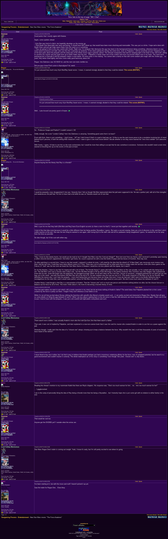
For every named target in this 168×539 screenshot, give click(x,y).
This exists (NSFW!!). (132, 70)
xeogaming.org (84, 523)
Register (82, 19)
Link (136, 34)
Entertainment (23, 27)
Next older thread (162, 29)
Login (86, 19)
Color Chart (87, 22)
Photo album (95, 22)
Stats (82, 22)
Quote (140, 34)
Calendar (82, 21)
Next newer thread (151, 29)
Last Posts (89, 21)
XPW (78, 22)
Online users (102, 21)
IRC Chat (95, 21)
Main (63, 21)
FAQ (75, 22)
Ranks (71, 22)
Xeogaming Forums (8, 27)
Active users (76, 21)
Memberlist (69, 21)
